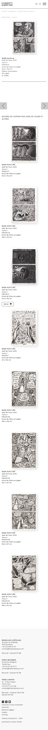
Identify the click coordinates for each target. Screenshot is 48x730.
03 (8, 618)
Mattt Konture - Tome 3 (9, 17)
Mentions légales (8, 710)
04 (11, 618)
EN (40, 4)
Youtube (10, 702)
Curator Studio (16, 722)
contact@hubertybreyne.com (13, 649)
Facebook (3, 702)
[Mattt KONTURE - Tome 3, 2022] (24, 143)
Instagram (6, 702)
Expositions (12, 11)
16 (15, 618)
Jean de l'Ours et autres (26, 11)
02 (6, 618)
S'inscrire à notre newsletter (12, 705)
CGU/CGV (5, 707)
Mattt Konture (8, 58)
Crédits (4, 712)
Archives (5, 715)
